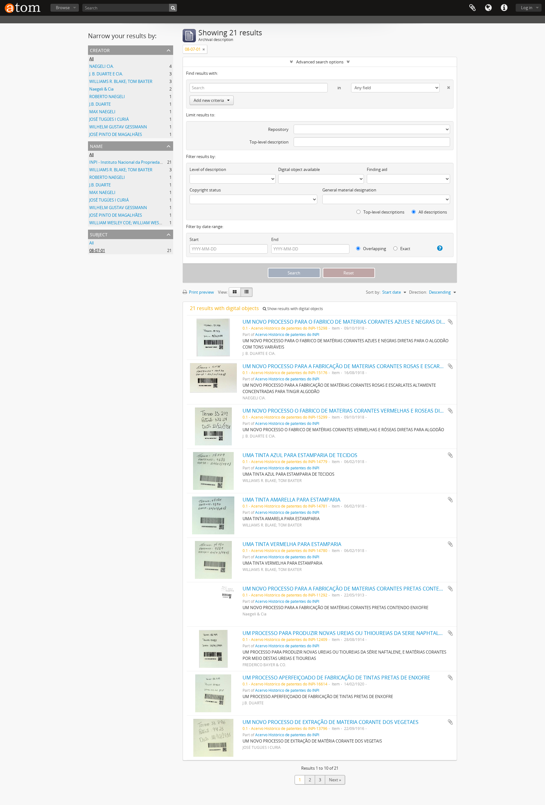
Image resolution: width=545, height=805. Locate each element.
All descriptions (432, 212)
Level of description (208, 169)
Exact (404, 248)
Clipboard (472, 8)
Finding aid (377, 169)
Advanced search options (319, 62)
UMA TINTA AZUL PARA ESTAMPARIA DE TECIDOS (300, 455)
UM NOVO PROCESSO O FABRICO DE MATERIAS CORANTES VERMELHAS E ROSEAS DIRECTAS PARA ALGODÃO (370, 410)
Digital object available (299, 169)
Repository (278, 129)
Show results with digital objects (294, 308)
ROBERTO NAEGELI (107, 96)
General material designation (349, 190)
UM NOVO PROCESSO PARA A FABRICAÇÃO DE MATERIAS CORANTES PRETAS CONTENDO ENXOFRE (358, 588)
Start (194, 239)
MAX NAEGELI (102, 112)
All (91, 59)
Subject (99, 234)
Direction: (418, 292)
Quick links (504, 8)
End (274, 239)
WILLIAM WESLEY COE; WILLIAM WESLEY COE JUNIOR (139, 223)
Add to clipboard (450, 322)
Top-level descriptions (383, 212)
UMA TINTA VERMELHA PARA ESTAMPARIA (292, 544)
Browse (63, 7)
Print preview (201, 292)
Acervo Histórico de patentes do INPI (287, 334)
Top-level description (269, 142)
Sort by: (373, 292)
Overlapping (374, 248)
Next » (335, 780)
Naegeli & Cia (101, 89)
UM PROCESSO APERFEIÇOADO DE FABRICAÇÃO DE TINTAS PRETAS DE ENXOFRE (336, 677)
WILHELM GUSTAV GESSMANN (118, 127)
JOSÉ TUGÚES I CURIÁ (109, 119)
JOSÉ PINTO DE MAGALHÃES (115, 134)
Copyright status (205, 190)
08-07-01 (97, 250)
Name (96, 145)
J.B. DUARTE (100, 104)
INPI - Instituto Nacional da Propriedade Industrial (136, 162)
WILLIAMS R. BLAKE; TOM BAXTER (120, 81)
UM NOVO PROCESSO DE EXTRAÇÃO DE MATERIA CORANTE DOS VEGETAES (331, 722)
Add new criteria (209, 100)
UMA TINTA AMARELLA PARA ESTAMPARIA (291, 499)
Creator (100, 49)
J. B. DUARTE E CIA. (106, 74)
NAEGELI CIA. (101, 66)
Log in (526, 7)
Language (488, 8)
